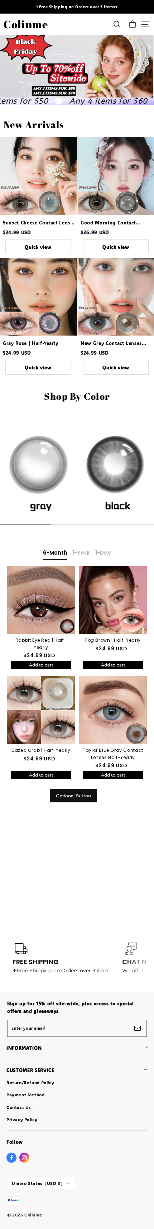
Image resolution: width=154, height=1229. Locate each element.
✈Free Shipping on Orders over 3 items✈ (76, 6)
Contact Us (18, 1107)
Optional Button (73, 795)
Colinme (26, 24)
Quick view (38, 247)
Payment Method (25, 1094)
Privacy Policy (22, 1119)
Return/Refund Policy (30, 1082)
